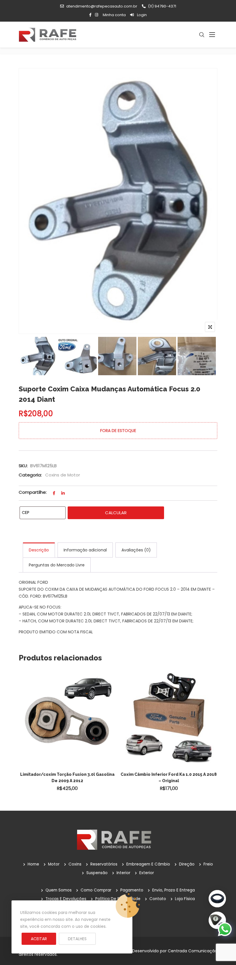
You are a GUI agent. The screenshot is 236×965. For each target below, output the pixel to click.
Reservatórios (103, 864)
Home (33, 864)
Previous (28, 356)
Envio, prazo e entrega (173, 890)
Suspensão (97, 873)
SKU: (23, 466)
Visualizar (69, 706)
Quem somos (58, 890)
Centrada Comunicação (192, 951)
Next (208, 356)
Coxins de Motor (62, 475)
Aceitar (39, 939)
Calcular (116, 513)
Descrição (39, 550)
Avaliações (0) (136, 550)
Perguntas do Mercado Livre (57, 565)
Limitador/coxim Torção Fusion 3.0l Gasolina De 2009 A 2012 (67, 777)
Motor (54, 864)
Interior (123, 873)
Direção (187, 864)
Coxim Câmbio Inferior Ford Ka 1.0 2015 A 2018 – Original (169, 777)
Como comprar (96, 890)
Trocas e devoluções (65, 899)
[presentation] (23, 738)
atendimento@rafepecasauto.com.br (101, 6)
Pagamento (131, 890)
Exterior (146, 873)
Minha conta (114, 15)
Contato (157, 899)
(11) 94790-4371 (162, 6)
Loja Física (185, 899)
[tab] (39, 549)
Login (141, 15)
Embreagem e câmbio (148, 864)
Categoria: (30, 475)
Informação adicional (85, 550)
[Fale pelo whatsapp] (225, 929)
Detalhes (77, 939)
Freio (208, 864)
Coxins (74, 864)
